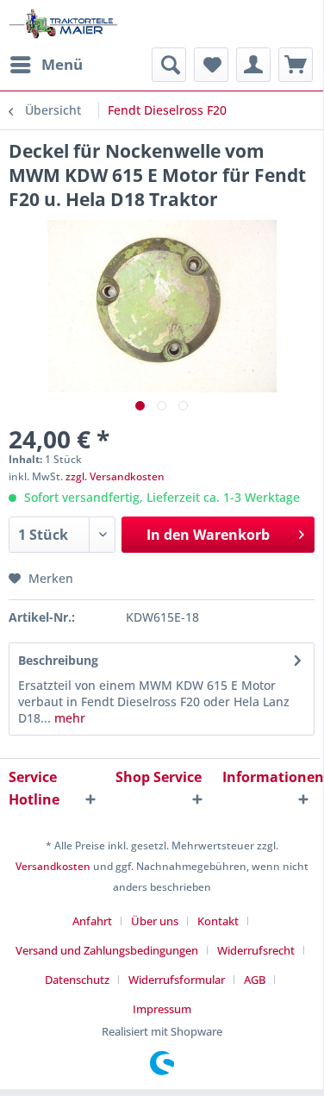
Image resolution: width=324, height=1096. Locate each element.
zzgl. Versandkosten (115, 476)
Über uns (154, 921)
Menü (62, 64)
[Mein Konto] (253, 64)
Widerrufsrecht (256, 950)
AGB (254, 979)
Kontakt (218, 921)
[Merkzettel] (211, 64)
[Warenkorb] (295, 64)
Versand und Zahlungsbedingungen (107, 950)
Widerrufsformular (176, 979)
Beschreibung (58, 660)
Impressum (162, 1009)
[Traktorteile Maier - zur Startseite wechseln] (63, 24)
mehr (68, 718)
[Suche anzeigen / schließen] (169, 64)
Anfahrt (92, 921)
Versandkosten (53, 866)
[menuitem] (45, 64)
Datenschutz (77, 979)
